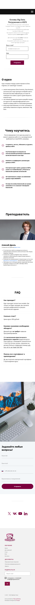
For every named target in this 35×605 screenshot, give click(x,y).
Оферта (7, 566)
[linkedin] (26, 513)
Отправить (17, 62)
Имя (7, 53)
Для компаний (8, 550)
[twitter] (9, 513)
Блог (6, 554)
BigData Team (17, 247)
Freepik (18, 600)
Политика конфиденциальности (12, 564)
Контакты (7, 556)
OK (7, 583)
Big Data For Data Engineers (10, 260)
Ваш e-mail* (10, 45)
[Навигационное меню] (32, 12)
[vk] (15, 513)
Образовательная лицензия (12, 562)
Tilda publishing (17, 598)
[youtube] (20, 513)
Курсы (6, 548)
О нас (6, 552)
